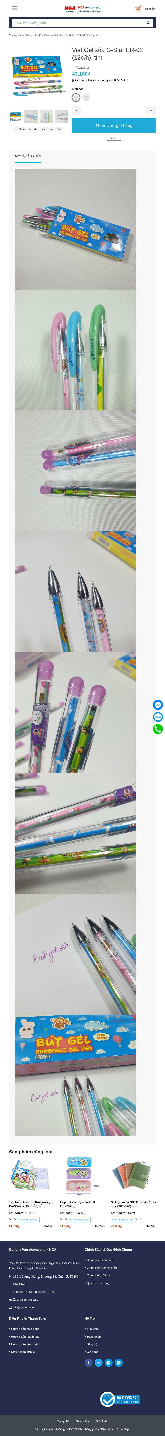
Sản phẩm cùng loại (30, 1151)
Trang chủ (63, 1421)
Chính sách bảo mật (99, 1260)
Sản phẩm (82, 1421)
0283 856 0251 (22, 1292)
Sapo (127, 1429)
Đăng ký (92, 1344)
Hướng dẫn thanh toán (25, 1336)
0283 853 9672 (45, 1292)
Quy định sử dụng (98, 1283)
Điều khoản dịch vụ (23, 1351)
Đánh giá (83, 67)
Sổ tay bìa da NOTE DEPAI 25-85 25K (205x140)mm (133, 1204)
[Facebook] (158, 705)
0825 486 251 (29, 1299)
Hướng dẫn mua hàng (25, 1328)
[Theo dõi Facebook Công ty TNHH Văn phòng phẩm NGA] (89, 1363)
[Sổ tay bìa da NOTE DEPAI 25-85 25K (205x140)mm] (133, 1175)
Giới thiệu (102, 1421)
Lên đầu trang (149, 1428)
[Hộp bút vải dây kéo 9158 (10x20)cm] (82, 1175)
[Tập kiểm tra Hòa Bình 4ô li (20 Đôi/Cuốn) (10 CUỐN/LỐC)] (31, 1175)
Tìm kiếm (93, 1328)
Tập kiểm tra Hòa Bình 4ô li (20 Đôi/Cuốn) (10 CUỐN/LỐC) (31, 1204)
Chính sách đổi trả (98, 1275)
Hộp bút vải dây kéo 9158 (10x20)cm (77, 1204)
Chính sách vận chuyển (102, 1267)
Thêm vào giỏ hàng (114, 125)
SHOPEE (115, 138)
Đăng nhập (94, 1336)
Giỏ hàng (92, 1351)
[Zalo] (158, 717)
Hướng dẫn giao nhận (25, 1344)
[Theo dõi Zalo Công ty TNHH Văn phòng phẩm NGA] (109, 1363)
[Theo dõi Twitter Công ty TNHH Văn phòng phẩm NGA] (99, 1363)
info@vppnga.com (24, 1307)
